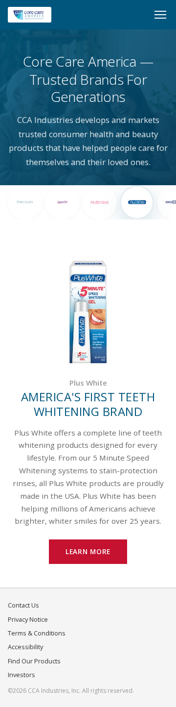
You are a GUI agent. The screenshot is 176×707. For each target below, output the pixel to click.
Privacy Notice (28, 619)
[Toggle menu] (160, 15)
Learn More (88, 551)
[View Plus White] (137, 202)
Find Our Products (34, 661)
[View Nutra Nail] (100, 202)
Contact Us (23, 605)
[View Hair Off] (62, 202)
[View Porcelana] (25, 202)
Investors (21, 674)
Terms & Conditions (37, 633)
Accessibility (25, 646)
